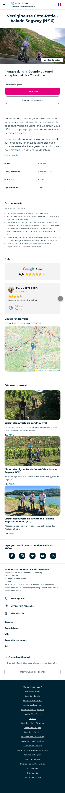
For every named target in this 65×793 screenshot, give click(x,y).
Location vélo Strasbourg (32, 737)
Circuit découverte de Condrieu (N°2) (26, 422)
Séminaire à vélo (32, 691)
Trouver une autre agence (32, 672)
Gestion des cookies (33, 777)
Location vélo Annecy (32, 705)
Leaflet (40, 370)
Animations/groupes (16, 640)
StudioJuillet (32, 768)
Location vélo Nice (32, 732)
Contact (32, 718)
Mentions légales (32, 759)
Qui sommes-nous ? (32, 687)
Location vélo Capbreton (32, 709)
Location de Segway (32, 746)
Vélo (7, 634)
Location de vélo (32, 696)
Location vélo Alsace (32, 700)
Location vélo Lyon (32, 728)
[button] (4, 298)
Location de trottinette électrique (32, 750)
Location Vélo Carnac (32, 714)
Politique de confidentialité (32, 764)
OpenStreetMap (53, 370)
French (61, 5)
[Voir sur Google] (11, 290)
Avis (7, 646)
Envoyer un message (32, 100)
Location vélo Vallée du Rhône (32, 741)
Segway (9, 622)
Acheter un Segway (32, 755)
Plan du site (32, 773)
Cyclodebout (12, 628)
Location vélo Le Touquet (32, 723)
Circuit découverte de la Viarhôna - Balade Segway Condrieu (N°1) (29, 520)
